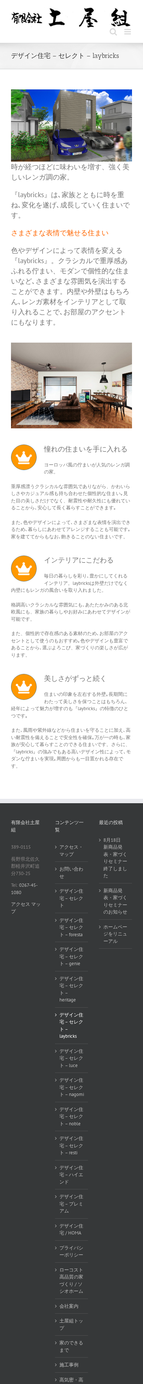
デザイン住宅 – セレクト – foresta (71, 927)
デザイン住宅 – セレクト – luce (71, 1058)
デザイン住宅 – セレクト (71, 898)
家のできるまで (71, 1346)
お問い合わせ (71, 872)
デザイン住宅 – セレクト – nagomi (71, 1087)
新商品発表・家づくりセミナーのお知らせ (115, 901)
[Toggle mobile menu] (128, 32)
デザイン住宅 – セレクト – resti (71, 1145)
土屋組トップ (71, 1324)
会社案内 (68, 1306)
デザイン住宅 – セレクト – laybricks (71, 1026)
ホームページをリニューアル (115, 934)
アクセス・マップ (71, 850)
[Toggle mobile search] (113, 32)
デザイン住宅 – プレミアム (71, 1203)
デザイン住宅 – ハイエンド (71, 1175)
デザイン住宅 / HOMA (71, 1229)
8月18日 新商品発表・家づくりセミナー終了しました (115, 858)
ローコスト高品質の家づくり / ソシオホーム (71, 1281)
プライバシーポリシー (71, 1251)
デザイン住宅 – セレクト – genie (71, 956)
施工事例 (68, 1365)
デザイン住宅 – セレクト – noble (71, 1116)
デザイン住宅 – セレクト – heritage (71, 989)
